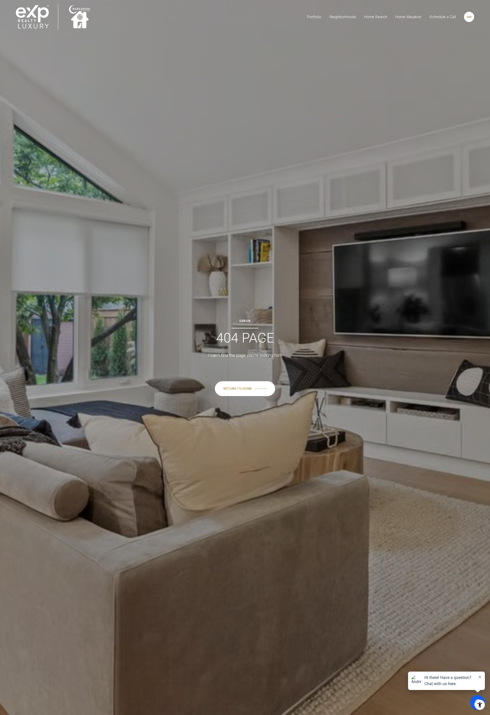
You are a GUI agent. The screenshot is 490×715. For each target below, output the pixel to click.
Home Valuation (408, 17)
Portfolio (314, 17)
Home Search (375, 17)
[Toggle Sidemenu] (469, 17)
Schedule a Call (443, 17)
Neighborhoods (342, 17)
